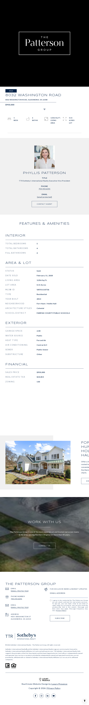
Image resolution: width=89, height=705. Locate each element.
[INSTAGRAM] (41, 696)
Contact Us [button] (44, 546)
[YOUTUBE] (53, 696)
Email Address (57, 593)
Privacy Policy (61, 610)
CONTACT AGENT (44, 204)
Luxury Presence (59, 684)
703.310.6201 (44, 189)
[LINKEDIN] (47, 696)
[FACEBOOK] (35, 696)
